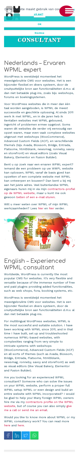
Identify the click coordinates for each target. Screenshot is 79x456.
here (7, 425)
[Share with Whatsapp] (34, 435)
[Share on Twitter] (25, 435)
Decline (39, 33)
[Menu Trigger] (66, 11)
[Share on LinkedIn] (17, 435)
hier (41, 208)
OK (39, 24)
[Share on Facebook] (8, 435)
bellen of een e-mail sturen (35, 197)
